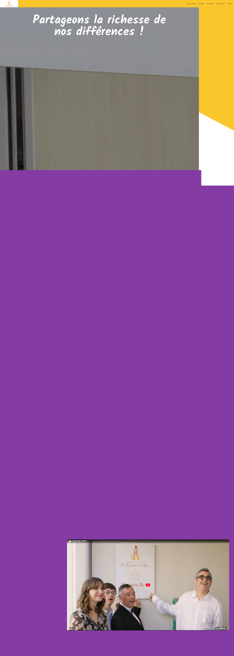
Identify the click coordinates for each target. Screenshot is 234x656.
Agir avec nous (220, 3)
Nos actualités (210, 3)
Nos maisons (201, 3)
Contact (230, 3)
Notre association (191, 3)
